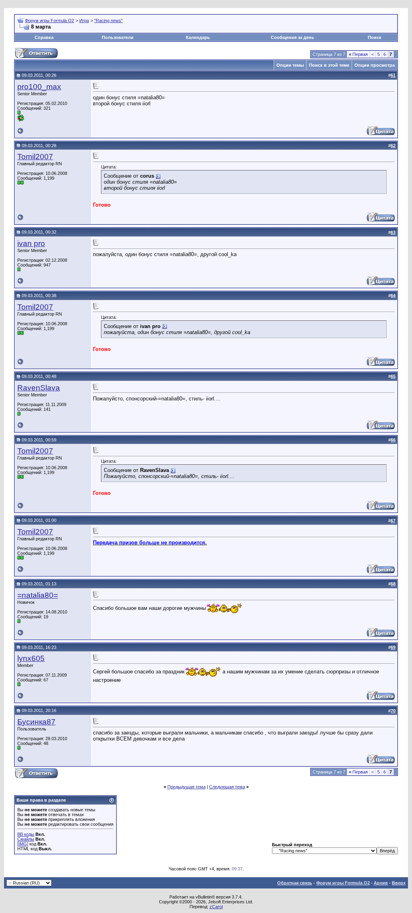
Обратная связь (294, 882)
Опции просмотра (374, 65)
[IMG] (22, 843)
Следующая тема (227, 786)
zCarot (216, 906)
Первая (358, 54)
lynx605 (31, 658)
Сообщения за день (292, 37)
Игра (84, 20)
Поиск (374, 37)
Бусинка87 (36, 722)
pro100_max (39, 86)
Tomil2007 (35, 156)
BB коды (25, 834)
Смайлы (25, 839)
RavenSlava (38, 388)
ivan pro (31, 243)
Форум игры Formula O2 (49, 20)
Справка (44, 37)
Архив (381, 882)
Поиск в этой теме (329, 65)
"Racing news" (108, 20)
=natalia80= (37, 595)
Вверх (399, 882)
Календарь (198, 37)
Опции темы (290, 65)
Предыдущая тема (186, 786)
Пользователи (118, 37)
